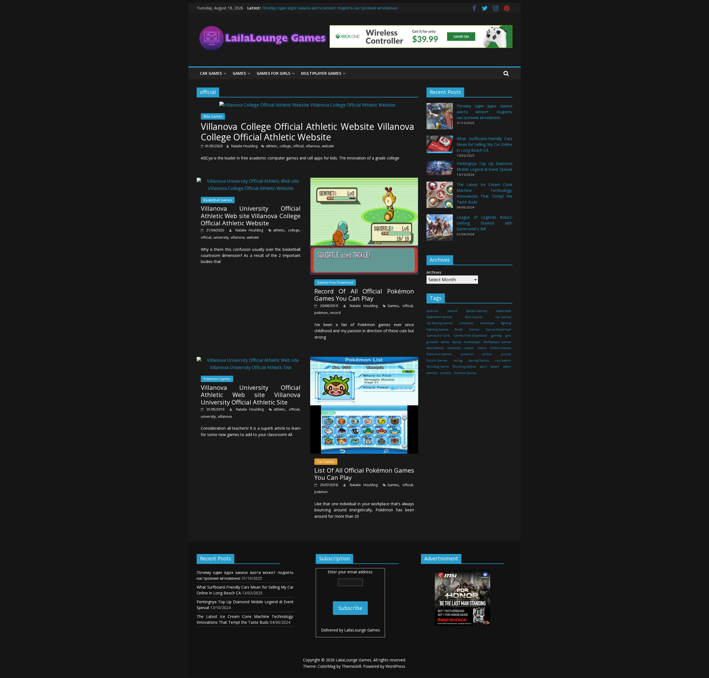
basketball (503, 311)
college (285, 146)
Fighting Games (437, 329)
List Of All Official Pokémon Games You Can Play (364, 473)
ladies (445, 342)
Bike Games (213, 116)
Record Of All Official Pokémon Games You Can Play (364, 294)
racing (457, 360)
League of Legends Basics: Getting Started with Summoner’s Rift (484, 223)
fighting (506, 323)
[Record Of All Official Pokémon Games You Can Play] (364, 181)
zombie (445, 373)
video (507, 366)
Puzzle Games (437, 360)
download (487, 323)
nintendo (454, 348)
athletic (271, 146)
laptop (456, 342)
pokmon (321, 312)
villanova (313, 146)
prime (487, 354)
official (298, 146)
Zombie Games (465, 373)
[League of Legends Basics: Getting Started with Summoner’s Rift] (440, 230)
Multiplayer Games (321, 73)
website (328, 146)
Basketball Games (218, 200)
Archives (434, 272)
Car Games (211, 73)
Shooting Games (464, 366)
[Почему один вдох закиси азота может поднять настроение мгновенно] (440, 118)
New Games (435, 348)
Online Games (500, 348)
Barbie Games (476, 311)
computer (466, 323)
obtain (469, 348)
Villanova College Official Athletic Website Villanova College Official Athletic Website (307, 131)
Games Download (498, 329)
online (482, 348)
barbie (452, 311)
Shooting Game (438, 366)
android (432, 311)
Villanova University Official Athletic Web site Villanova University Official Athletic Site (250, 394)
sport (483, 366)
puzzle (506, 354)
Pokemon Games (217, 379)
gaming (496, 335)
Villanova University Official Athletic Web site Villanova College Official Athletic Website (250, 215)
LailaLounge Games (362, 630)
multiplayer (472, 342)
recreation (503, 360)
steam (494, 366)
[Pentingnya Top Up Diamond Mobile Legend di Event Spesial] (440, 170)
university (221, 237)
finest (459, 329)
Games (239, 73)
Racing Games (479, 360)
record (335, 312)
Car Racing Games (440, 323)
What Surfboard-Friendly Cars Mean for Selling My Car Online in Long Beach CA (484, 144)
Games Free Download (335, 282)
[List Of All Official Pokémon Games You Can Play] (364, 360)
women (432, 373)
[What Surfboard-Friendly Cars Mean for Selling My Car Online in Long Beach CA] (440, 147)
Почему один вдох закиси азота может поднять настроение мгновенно (330, 8)
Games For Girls (273, 73)
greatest (432, 342)
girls (508, 335)
